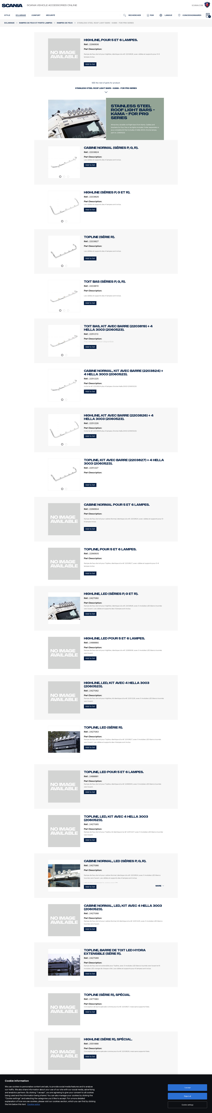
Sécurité (50, 15)
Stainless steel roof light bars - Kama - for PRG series (133, 112)
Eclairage (21, 15)
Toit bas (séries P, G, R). (105, 281)
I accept (188, 1088)
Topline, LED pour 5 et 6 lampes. (114, 772)
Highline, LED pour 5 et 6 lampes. (114, 638)
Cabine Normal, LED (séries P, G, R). (115, 861)
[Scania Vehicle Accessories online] (12, 5)
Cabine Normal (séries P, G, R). (111, 148)
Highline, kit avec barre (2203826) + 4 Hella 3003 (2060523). (118, 417)
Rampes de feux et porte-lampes (35, 23)
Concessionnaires (192, 15)
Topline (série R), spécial (107, 995)
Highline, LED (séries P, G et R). (111, 594)
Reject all (187, 1096)
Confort (36, 15)
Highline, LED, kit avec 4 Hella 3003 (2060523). (116, 684)
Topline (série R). (99, 237)
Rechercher (134, 15)
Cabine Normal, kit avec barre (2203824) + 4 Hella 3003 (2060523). (123, 372)
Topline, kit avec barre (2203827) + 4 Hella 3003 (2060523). (124, 461)
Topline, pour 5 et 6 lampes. (110, 549)
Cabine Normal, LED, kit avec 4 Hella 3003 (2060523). (123, 907)
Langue (168, 15)
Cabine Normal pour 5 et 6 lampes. (117, 504)
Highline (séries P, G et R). (107, 192)
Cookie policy (33, 1104)
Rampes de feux (65, 23)
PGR (151, 15)
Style (7, 15)
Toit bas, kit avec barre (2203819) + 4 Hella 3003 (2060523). (118, 327)
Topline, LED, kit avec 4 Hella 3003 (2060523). (116, 818)
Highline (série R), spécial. (108, 1039)
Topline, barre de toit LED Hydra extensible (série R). (115, 951)
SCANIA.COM (197, 5)
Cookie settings (187, 1105)
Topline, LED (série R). (103, 727)
